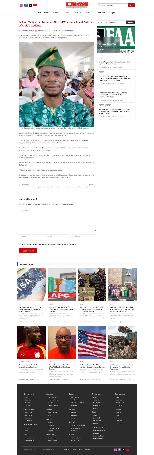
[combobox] (112, 5)
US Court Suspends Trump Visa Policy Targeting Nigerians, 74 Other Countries (30, 309)
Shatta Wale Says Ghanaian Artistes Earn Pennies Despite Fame (114, 63)
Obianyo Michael (24, 321)
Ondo (108, 105)
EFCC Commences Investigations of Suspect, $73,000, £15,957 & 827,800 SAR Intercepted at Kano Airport (114, 78)
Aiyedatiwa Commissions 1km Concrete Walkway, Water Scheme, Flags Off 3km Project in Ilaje (114, 111)
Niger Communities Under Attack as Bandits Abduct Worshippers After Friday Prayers (91, 309)
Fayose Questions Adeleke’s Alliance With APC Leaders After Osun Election (61, 367)
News (100, 41)
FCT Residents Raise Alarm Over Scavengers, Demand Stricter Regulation (121, 367)
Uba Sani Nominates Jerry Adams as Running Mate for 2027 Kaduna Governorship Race (113, 95)
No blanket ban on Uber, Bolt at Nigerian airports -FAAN (108, 47)
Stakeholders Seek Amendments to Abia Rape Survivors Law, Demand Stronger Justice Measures (122, 309)
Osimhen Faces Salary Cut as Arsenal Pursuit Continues (29, 366)
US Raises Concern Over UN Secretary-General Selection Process (92, 366)
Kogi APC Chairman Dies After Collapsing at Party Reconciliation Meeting (61, 309)
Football (22, 361)
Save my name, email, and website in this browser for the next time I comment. (49, 244)
